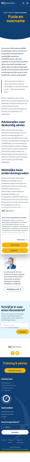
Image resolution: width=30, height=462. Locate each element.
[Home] (15, 347)
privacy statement (13, 327)
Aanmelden (15, 432)
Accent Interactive (23, 449)
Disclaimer (4, 440)
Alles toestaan (15, 245)
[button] (23, 3)
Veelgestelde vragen (7, 411)
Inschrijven (22, 332)
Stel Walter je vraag (13, 289)
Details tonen (21, 239)
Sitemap (3, 416)
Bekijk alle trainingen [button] (15, 370)
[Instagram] (13, 353)
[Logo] (9, 4)
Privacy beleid (10, 441)
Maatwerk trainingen (7, 414)
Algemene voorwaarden (20, 441)
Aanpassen (14, 250)
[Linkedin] (17, 353)
